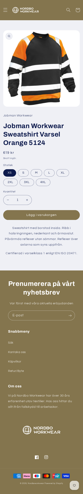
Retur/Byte (16, 371)
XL (63, 172)
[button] (5, 10)
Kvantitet (9, 191)
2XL (10, 182)
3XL (27, 182)
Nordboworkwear (36, 483)
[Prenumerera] (70, 315)
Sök (10, 342)
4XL (43, 182)
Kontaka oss (17, 352)
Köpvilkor (14, 361)
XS (10, 172)
